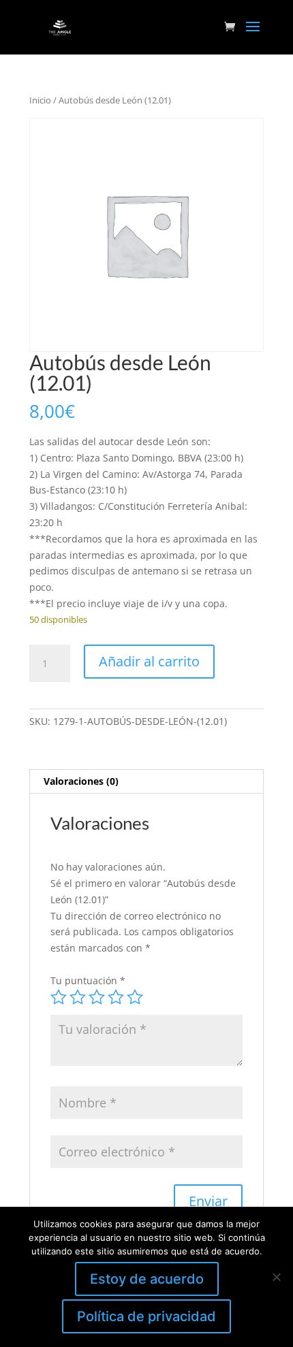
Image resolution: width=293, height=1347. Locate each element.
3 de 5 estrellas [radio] (97, 997)
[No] (276, 1277)
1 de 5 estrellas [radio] (58, 997)
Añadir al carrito (149, 661)
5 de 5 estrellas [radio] (135, 997)
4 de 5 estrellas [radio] (116, 997)
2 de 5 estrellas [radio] (78, 997)
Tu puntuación (87, 980)
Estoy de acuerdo (147, 1279)
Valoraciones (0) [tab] (81, 781)
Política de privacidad (146, 1316)
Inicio (40, 100)
